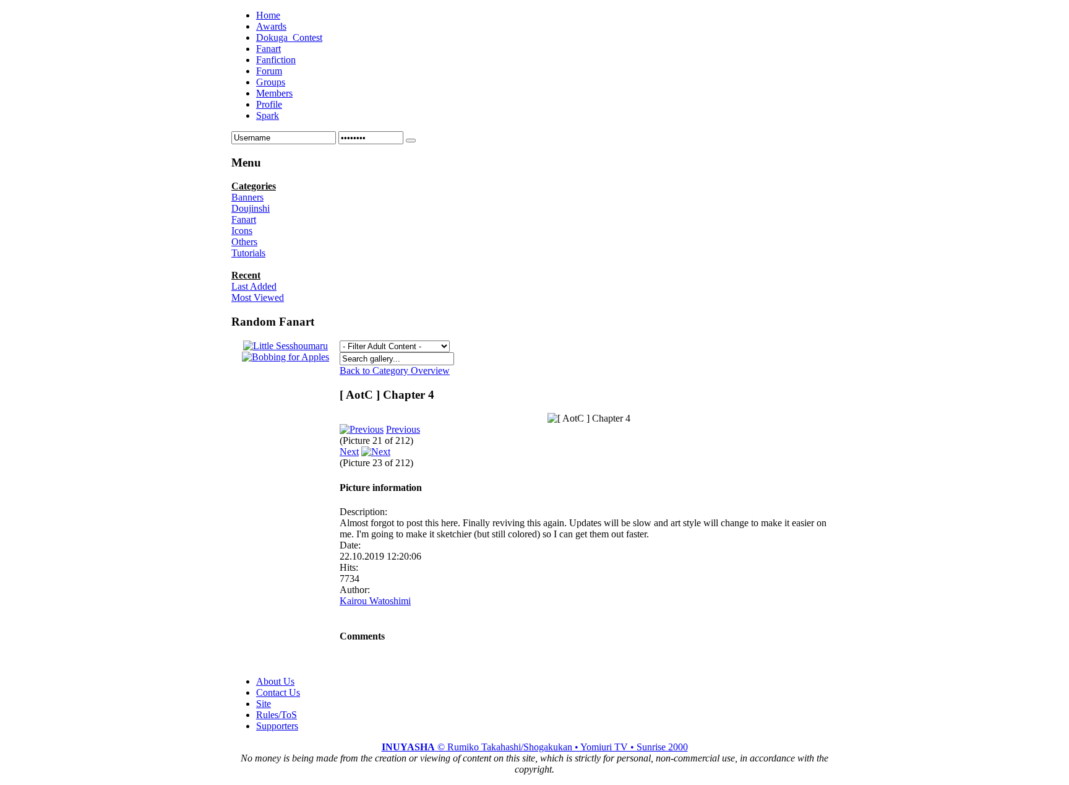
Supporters (277, 726)
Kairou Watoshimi (375, 601)
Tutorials (248, 253)
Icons (241, 230)
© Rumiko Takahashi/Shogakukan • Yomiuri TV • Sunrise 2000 (535, 747)
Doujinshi (250, 208)
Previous (403, 429)
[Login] (411, 140)
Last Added (254, 286)
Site (263, 703)
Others (244, 241)
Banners (247, 197)
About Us (275, 681)
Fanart (243, 219)
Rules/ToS (276, 714)
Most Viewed (257, 297)
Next (349, 451)
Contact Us (278, 692)
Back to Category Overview (395, 370)
